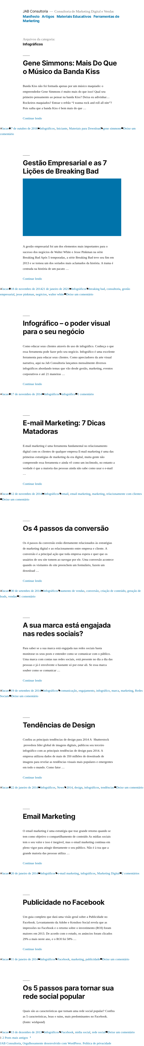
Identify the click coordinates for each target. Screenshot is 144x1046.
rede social (98, 1032)
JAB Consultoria (35, 11)
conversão (92, 591)
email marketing (80, 494)
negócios (41, 294)
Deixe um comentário (79, 294)
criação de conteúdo (113, 591)
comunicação (68, 690)
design (78, 787)
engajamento (86, 690)
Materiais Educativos (74, 16)
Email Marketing (49, 816)
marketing (98, 494)
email (65, 494)
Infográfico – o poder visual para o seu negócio (66, 327)
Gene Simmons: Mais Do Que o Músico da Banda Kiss (70, 67)
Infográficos (47, 128)
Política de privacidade (97, 1043)
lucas (5, 128)
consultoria (113, 289)
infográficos (91, 787)
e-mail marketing (68, 873)
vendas (12, 596)
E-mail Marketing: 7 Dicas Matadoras (64, 427)
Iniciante (62, 128)
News (60, 787)
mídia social (82, 1032)
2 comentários (130, 873)
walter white (56, 294)
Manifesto (31, 16)
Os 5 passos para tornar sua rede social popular (68, 992)
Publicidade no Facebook (63, 902)
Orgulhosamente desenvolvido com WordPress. (53, 1043)
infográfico (68, 394)
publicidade (93, 959)
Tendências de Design (59, 725)
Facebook (64, 959)
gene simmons (112, 128)
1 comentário (85, 394)
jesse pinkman (25, 294)
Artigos (48, 16)
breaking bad (97, 289)
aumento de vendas (72, 591)
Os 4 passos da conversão (65, 528)
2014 (70, 787)
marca (115, 690)
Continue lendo (32, 118)
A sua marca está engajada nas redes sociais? (67, 629)
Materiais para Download (85, 128)
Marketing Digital (108, 873)
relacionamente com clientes (124, 494)
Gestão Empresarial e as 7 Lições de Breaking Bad (65, 167)
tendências (107, 787)
